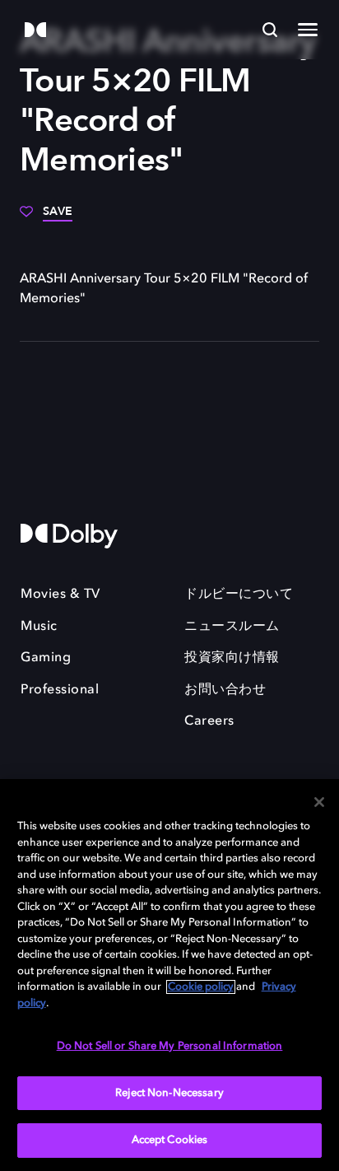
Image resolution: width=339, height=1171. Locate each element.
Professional (60, 690)
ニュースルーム (232, 626)
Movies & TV (60, 594)
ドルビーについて (238, 594)
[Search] (270, 29)
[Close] (319, 802)
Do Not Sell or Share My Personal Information (170, 1046)
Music (39, 626)
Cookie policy (201, 987)
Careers (209, 721)
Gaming (46, 658)
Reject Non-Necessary (169, 1093)
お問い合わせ (225, 690)
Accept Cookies (170, 1140)
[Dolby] (35, 30)
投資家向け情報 (232, 658)
